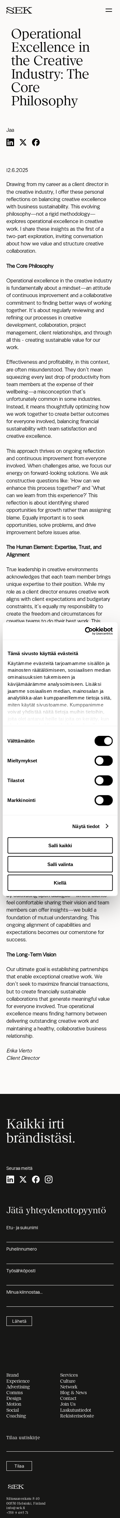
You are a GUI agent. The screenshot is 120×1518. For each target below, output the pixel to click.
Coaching (16, 1415)
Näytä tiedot (86, 826)
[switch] (103, 761)
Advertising (18, 1386)
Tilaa (19, 1466)
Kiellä (60, 883)
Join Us (68, 1404)
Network (68, 1386)
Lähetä (19, 1321)
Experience (18, 1381)
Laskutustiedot (75, 1410)
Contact (68, 1398)
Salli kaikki (60, 845)
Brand (12, 1375)
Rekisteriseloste (77, 1415)
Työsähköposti (21, 1270)
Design (13, 1398)
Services (69, 1375)
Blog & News (73, 1392)
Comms (14, 1392)
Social (12, 1410)
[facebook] (36, 143)
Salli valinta (60, 864)
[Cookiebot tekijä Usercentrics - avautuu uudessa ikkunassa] (85, 631)
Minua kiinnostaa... (24, 1292)
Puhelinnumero (21, 1249)
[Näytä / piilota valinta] (109, 10)
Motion (13, 1404)
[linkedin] (10, 143)
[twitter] (23, 143)
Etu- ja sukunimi (22, 1227)
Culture (68, 1381)
